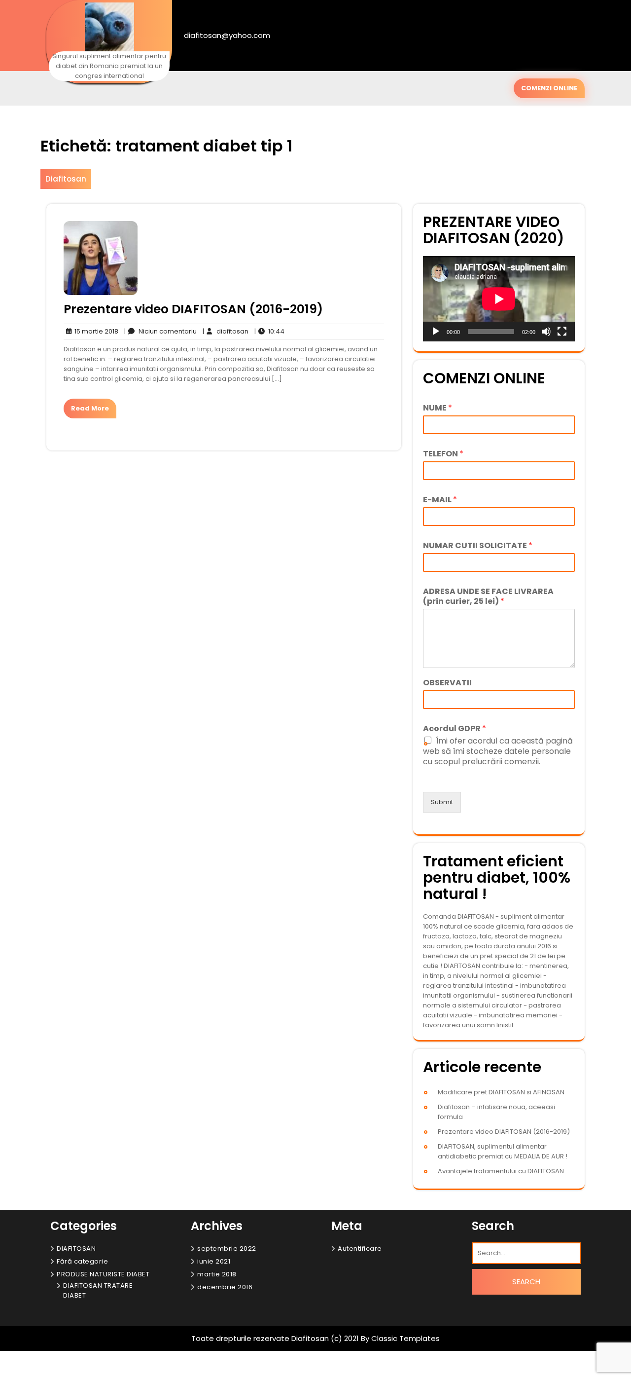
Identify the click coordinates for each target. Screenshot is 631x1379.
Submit (442, 802)
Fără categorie (82, 1261)
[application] (499, 298)
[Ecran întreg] (562, 331)
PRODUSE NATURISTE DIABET (103, 1274)
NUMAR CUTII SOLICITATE (477, 546)
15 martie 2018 (94, 331)
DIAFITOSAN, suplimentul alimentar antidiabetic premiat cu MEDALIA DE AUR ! (502, 1151)
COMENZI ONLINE (549, 88)
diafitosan (225, 331)
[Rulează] (436, 331)
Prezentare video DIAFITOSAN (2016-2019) (193, 309)
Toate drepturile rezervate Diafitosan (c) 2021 (276, 1338)
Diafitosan (65, 179)
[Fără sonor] (546, 331)
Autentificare (360, 1248)
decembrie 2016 (224, 1287)
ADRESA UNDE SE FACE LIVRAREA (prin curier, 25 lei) (488, 597)
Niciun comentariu (160, 331)
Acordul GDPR (454, 729)
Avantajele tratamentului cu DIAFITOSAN (501, 1171)
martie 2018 (217, 1274)
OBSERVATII (447, 683)
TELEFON (443, 454)
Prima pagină (261, 1366)
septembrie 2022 (226, 1248)
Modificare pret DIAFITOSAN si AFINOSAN (501, 1092)
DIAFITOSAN (76, 1248)
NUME (437, 408)
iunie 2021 (213, 1261)
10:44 (269, 331)
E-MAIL (440, 500)
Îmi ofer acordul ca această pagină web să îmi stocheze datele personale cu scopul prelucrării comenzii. (498, 751)
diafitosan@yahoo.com (227, 35)
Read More (90, 408)
